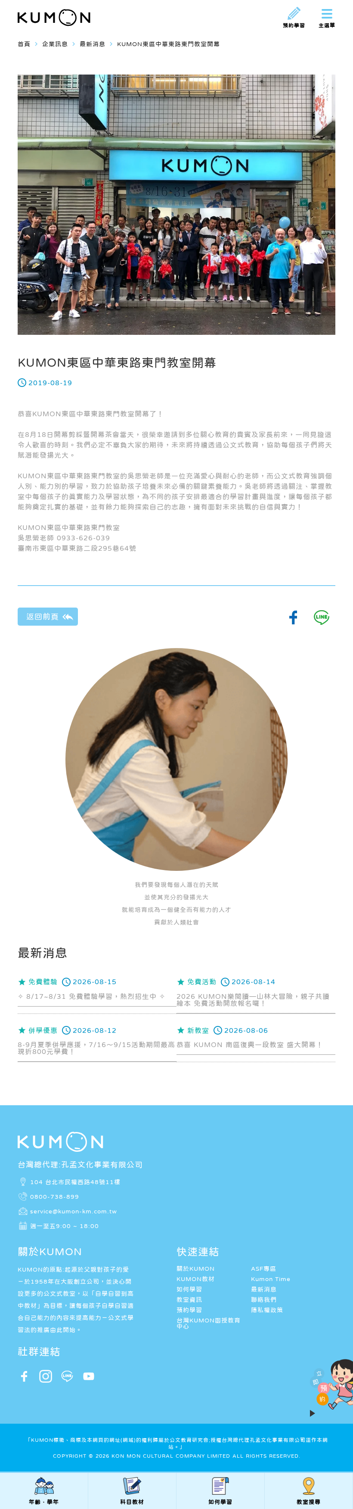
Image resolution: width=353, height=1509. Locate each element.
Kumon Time (271, 1279)
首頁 (24, 44)
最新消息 (264, 1289)
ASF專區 (263, 1269)
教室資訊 (189, 1300)
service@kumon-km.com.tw (73, 1211)
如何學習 (189, 1289)
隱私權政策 (267, 1310)
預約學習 (189, 1310)
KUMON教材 (195, 1279)
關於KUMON (195, 1269)
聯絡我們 (264, 1300)
